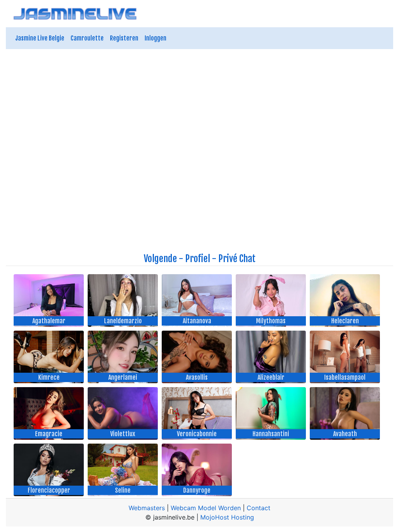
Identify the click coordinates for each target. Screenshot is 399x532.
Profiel (197, 258)
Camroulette (87, 38)
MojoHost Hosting (227, 517)
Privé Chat (237, 258)
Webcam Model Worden (206, 508)
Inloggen (155, 38)
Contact (258, 508)
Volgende (160, 258)
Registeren (124, 38)
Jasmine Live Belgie (39, 38)
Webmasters (147, 508)
